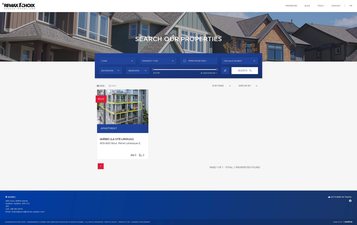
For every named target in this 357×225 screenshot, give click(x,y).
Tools (320, 6)
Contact (336, 6)
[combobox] (117, 60)
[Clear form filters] (225, 70)
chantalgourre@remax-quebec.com (27, 212)
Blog (307, 6)
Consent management (140, 222)
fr (351, 6)
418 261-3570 (16, 209)
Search (243, 71)
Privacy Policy (111, 222)
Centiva (347, 222)
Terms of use (124, 222)
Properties (291, 6)
